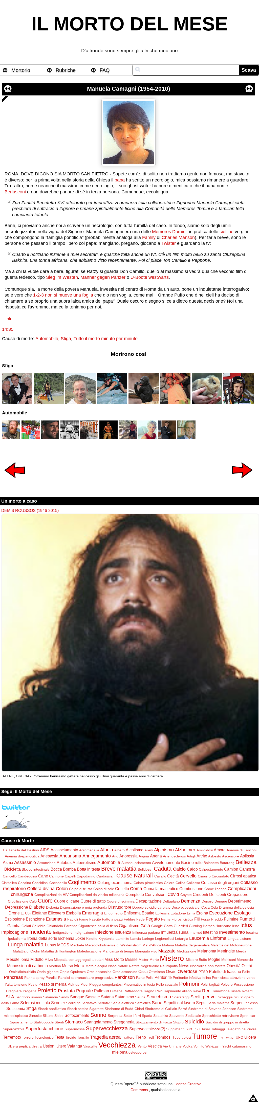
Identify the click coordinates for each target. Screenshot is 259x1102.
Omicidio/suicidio (22, 972)
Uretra (37, 1046)
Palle (246, 972)
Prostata (66, 990)
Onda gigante (48, 972)
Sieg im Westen (62, 277)
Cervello (188, 875)
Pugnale (84, 990)
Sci (236, 997)
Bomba (69, 869)
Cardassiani (105, 876)
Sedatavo (89, 1003)
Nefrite (134, 966)
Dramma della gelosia (236, 907)
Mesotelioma (17, 959)
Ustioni (49, 1046)
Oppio (64, 972)
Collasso (193, 883)
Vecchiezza (117, 1045)
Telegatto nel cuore (241, 1029)
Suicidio (194, 1021)
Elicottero (56, 913)
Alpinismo (164, 849)
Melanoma (206, 951)
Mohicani (228, 960)
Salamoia (50, 997)
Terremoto (12, 1037)
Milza (49, 960)
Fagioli (72, 919)
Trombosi (163, 1037)
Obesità (234, 965)
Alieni (148, 850)
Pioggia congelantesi (105, 984)
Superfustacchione (44, 1028)
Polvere (227, 984)
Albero (119, 850)
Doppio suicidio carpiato (151, 907)
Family (149, 237)
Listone (245, 938)
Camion (231, 869)
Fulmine (231, 919)
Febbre (129, 919)
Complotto (134, 894)
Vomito (198, 1046)
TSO (196, 1029)
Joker (80, 938)
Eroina (202, 913)
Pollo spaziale (167, 984)
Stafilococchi (44, 1022)
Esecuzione (221, 912)
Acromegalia (89, 850)
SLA (10, 996)
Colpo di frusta (80, 889)
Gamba (13, 925)
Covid (173, 894)
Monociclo (245, 960)
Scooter (58, 1002)
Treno (141, 1037)
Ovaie (171, 971)
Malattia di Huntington (58, 951)
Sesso (253, 1003)
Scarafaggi (180, 997)
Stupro (178, 1022)
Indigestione (63, 932)
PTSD (203, 972)
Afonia (106, 849)
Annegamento (96, 855)
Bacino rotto (192, 862)
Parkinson (125, 977)
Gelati (26, 926)
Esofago (242, 912)
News (184, 965)
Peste (32, 984)
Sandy (64, 997)
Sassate (92, 997)
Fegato (153, 919)
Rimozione (221, 991)
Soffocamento (76, 1015)
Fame (83, 919)
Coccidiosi (40, 883)
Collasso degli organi (220, 882)
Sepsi (201, 1002)
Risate (236, 991)
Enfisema (132, 913)
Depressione (16, 907)
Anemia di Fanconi (241, 850)
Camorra (247, 869)
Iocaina (252, 932)
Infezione (104, 932)
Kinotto (91, 938)
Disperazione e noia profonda (83, 907)
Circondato (220, 876)
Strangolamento (98, 1022)
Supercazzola (14, 1029)
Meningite (226, 951)
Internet (195, 932)
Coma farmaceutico (160, 888)
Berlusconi (15, 191)
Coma (136, 888)
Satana (107, 997)
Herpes (208, 926)
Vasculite (90, 1046)
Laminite (122, 938)
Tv (221, 1037)
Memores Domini (169, 231)
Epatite (148, 913)
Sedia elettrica (122, 1003)
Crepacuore (237, 894)
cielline (226, 231)
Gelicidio (39, 926)
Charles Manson (178, 237)
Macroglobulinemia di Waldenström (113, 945)
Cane (43, 876)
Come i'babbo (215, 889)
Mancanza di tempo (118, 951)
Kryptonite (106, 938)
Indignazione (84, 932)
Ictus (246, 925)
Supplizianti (175, 1029)
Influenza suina (174, 932)
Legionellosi (164, 938)
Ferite (165, 919)
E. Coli (26, 913)
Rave (197, 991)
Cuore (45, 900)
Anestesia (49, 856)
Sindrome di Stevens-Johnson (212, 1009)
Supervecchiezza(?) (147, 1028)
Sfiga (66, 338)
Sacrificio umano (28, 997)
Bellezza (245, 862)
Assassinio (25, 862)
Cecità (173, 876)
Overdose (187, 971)
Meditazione (186, 951)
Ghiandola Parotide (62, 926)
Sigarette (96, 1009)
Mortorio (20, 70)
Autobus (64, 862)
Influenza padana (146, 932)
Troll (150, 1037)
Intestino (210, 932)
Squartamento (21, 1022)
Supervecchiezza (107, 1028)
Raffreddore (133, 991)
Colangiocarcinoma (115, 882)
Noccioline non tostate (208, 966)
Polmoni (189, 984)
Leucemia (199, 938)
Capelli (70, 876)
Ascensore (230, 856)
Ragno (149, 991)
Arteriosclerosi (174, 856)
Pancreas (13, 977)
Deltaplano (171, 901)
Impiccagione (14, 932)
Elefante (39, 913)
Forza (205, 919)
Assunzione (46, 863)
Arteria (156, 856)
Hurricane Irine (227, 926)
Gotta (168, 926)
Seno (157, 1002)
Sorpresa (115, 1016)
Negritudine (150, 966)
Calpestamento (211, 869)
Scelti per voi (203, 996)
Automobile (46, 338)
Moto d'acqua (96, 966)
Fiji (197, 919)
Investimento (232, 932)
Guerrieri (181, 926)
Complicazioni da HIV (51, 895)
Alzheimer (185, 849)
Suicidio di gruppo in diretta (227, 1022)
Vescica (155, 1046)
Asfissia (247, 856)
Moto (79, 965)
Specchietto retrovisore (220, 1016)
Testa (59, 1037)
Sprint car (247, 1016)
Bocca (56, 869)
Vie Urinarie (172, 1046)
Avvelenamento (166, 862)
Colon (62, 888)
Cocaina (24, 883)
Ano (115, 856)
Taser (205, 1029)
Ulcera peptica (19, 1046)
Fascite (95, 919)
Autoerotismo (84, 862)
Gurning (195, 926)
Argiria (144, 856)
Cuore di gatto (93, 901)
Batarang (227, 863)
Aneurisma (70, 855)
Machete (77, 945)
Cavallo (160, 876)
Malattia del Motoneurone (231, 945)
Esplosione (15, 919)
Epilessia (162, 913)
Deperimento (239, 901)
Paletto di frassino (225, 971)
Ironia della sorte (42, 938)
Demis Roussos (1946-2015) (30, 510)
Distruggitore (119, 907)
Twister (168, 243)
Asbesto (214, 856)
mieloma (119, 1052)
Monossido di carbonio (27, 965)
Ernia (191, 913)
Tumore (204, 1036)
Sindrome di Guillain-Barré (166, 1009)
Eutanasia (56, 919)
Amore (220, 850)
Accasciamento (64, 850)
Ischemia (66, 938)
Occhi (247, 965)
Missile (131, 959)
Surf (188, 1029)
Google (157, 926)
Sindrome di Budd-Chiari (124, 1009)
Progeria (29, 991)
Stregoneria (124, 1022)
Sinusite (35, 1016)
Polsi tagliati (210, 984)
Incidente (40, 932)
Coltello (122, 888)
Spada (147, 1016)
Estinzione (35, 919)
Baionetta (211, 863)
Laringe (148, 938)
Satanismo (124, 997)
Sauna (140, 997)
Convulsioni (155, 894)
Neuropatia (169, 966)
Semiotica (143, 1003)
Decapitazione (149, 901)
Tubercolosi (181, 1037)
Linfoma (218, 938)
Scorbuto (73, 1003)
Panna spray (34, 978)
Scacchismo (158, 996)
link (8, 318)
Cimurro (204, 876)
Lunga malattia (26, 944)
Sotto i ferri (132, 1016)
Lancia (135, 938)
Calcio (179, 869)
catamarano (241, 1046)
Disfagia (52, 907)
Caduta (162, 869)
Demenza (190, 901)
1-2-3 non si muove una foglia (63, 295)
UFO (239, 1037)
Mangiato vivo (146, 951)
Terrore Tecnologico (38, 1037)
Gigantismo (129, 925)
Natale (123, 966)
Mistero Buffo (196, 960)
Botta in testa (88, 869)
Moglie (214, 959)
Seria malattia (218, 1003)
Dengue (220, 901)
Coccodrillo (58, 883)
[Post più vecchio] (242, 481)
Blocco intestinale (36, 869)
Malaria (168, 945)
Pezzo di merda (52, 984)
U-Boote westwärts (150, 277)
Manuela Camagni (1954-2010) (128, 89)
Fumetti (247, 919)
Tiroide (70, 1037)
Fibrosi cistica (182, 919)
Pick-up (73, 984)
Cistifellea (9, 883)
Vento (142, 1046)
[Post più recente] (14, 481)
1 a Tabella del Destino (21, 850)
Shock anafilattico (52, 1009)
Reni (206, 990)
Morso (67, 965)
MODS (63, 945)
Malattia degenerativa (192, 945)
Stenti (59, 1022)
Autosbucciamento (136, 863)
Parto (140, 978)
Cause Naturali (134, 875)
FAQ (105, 70)
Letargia (181, 938)
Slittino (48, 1016)
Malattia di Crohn (26, 951)
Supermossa (74, 1029)
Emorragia (92, 912)
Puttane (116, 991)
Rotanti (247, 991)
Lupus (50, 945)
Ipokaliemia (17, 938)
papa (120, 179)
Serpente (238, 1002)
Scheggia (225, 997)
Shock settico (77, 1009)
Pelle (150, 978)
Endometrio (113, 913)
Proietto (46, 990)
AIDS (45, 850)
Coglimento (82, 882)
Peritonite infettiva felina (192, 978)
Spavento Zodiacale (185, 1016)
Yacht (226, 1046)
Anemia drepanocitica (22, 856)
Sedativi (104, 1003)
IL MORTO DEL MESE (129, 23)
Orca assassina (99, 972)
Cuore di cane (66, 901)
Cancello (10, 876)
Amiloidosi (205, 850)
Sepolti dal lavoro (179, 1002)
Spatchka (160, 1016)
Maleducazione (89, 951)
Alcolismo (134, 850)
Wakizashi (213, 1046)
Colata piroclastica (148, 883)
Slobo (58, 1016)
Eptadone (178, 913)
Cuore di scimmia (121, 901)
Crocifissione (18, 901)
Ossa (143, 971)
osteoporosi (137, 1052)
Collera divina (41, 888)
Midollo (37, 959)
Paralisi (51, 978)
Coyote (186, 895)
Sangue (77, 997)
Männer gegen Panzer (102, 277)
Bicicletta (12, 869)
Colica (180, 883)
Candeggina (27, 876)
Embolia (73, 913)
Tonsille (83, 1037)
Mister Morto (149, 960)
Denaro (207, 901)
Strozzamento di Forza (154, 1022)
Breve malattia (118, 869)
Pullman (101, 990)
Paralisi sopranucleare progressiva (86, 978)
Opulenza (78, 972)
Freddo (217, 919)
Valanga (74, 1046)
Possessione (244, 984)
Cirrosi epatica (243, 876)
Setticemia (15, 1008)
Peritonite (163, 977)
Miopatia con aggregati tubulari (78, 960)
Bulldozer (145, 869)
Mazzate (167, 950)
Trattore (128, 1037)
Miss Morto (114, 959)
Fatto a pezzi (112, 919)
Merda (241, 951)
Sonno (98, 1015)
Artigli (191, 856)
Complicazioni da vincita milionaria (97, 895)
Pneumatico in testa (139, 984)
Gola (145, 925)
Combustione (191, 888)
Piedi (84, 984)
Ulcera (250, 1037)
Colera (169, 883)
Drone (14, 913)
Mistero (172, 958)
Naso (112, 966)
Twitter (229, 1037)
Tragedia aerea (105, 1037)
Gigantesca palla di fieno (98, 926)
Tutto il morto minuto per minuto (106, 338)
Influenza (123, 932)
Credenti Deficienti (209, 894)
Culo (33, 901)
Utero (61, 1046)
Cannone (56, 876)
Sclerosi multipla (35, 1002)
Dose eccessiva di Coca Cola (194, 907)
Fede (140, 919)
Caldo (192, 869)
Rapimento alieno (178, 991)
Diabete (37, 907)
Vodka (187, 1046)
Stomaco (74, 1021)
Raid (159, 991)
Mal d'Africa (151, 945)
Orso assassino (125, 972)
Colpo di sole (103, 889)
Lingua (233, 938)
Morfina (55, 966)
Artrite (202, 856)
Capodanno (86, 876)
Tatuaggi (218, 1029)
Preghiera (14, 991)
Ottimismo (157, 972)
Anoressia (128, 856)
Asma (8, 862)
